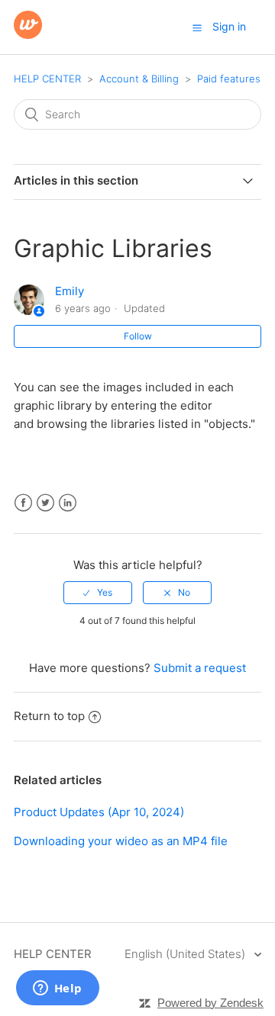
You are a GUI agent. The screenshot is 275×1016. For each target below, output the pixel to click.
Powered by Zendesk (210, 1002)
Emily (69, 291)
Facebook (23, 503)
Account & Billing (139, 78)
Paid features (228, 78)
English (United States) (186, 954)
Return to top (49, 716)
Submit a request (200, 668)
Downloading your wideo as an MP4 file (121, 841)
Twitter (45, 503)
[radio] (97, 592)
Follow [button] (138, 336)
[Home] (28, 34)
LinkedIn (67, 503)
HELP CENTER (47, 78)
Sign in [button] (229, 26)
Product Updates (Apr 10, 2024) (99, 812)
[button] (197, 27)
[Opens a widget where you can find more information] (57, 989)
